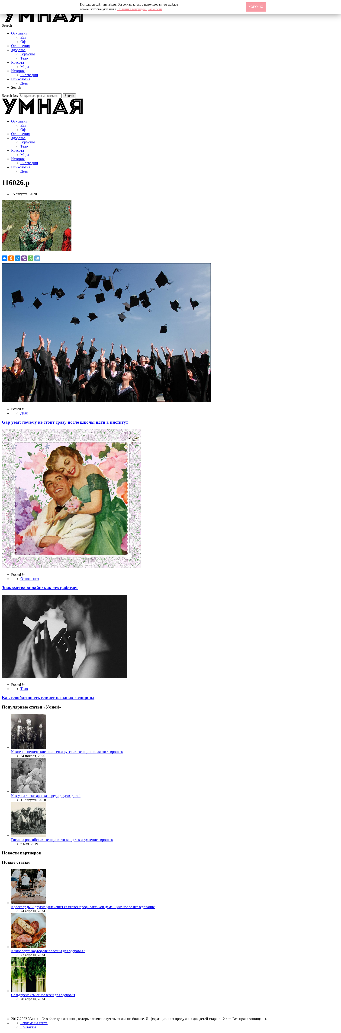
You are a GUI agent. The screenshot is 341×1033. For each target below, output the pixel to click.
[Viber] (24, 258)
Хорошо (255, 7)
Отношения (20, 46)
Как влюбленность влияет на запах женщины (48, 697)
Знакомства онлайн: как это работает (40, 587)
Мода (24, 67)
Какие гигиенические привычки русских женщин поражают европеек (67, 752)
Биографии (29, 75)
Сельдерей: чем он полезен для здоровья (43, 995)
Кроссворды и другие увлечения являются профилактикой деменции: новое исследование (83, 907)
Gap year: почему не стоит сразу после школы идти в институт (65, 422)
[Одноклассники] (11, 258)
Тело (24, 58)
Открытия (19, 33)
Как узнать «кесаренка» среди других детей (45, 796)
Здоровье (18, 50)
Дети (24, 83)
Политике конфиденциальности (139, 9)
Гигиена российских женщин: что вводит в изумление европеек (62, 840)
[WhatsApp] (30, 258)
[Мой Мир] (17, 258)
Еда (23, 37)
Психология (20, 79)
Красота (17, 62)
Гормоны (27, 54)
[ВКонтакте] (4, 258)
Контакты (28, 1027)
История (18, 71)
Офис (24, 42)
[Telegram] (37, 258)
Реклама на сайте (34, 1023)
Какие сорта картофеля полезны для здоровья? (48, 951)
